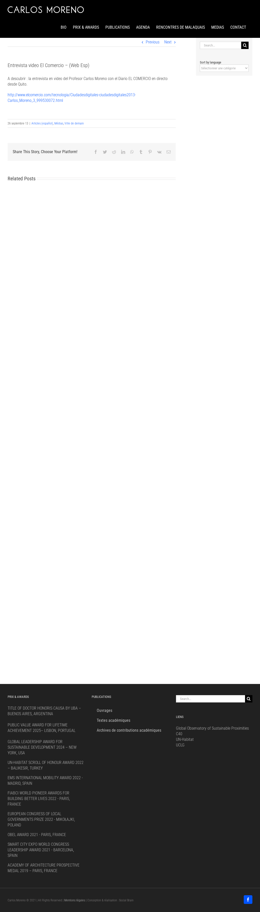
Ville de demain (74, 123)
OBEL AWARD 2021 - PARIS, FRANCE (37, 834)
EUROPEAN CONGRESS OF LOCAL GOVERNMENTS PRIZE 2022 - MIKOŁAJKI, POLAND (41, 819)
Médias (58, 123)
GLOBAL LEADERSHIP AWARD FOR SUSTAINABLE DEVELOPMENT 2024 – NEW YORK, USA (42, 747)
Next (168, 42)
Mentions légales (74, 900)
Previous (152, 42)
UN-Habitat (185, 739)
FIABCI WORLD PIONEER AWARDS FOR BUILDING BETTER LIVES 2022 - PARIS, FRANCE (39, 799)
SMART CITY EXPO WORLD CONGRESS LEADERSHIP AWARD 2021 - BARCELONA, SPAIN (41, 850)
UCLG (180, 745)
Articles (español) (42, 123)
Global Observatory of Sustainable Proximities (212, 728)
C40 (179, 733)
